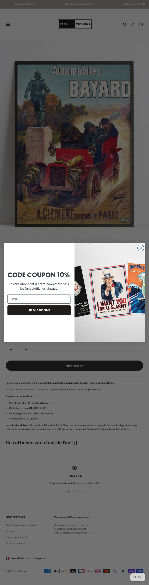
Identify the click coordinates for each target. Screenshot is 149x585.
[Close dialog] (141, 248)
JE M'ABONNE (39, 310)
